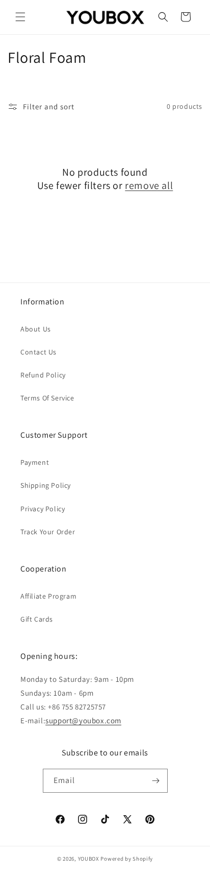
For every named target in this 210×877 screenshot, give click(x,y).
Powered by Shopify (126, 858)
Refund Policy (43, 375)
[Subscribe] (156, 781)
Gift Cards (36, 619)
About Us (35, 329)
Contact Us (38, 352)
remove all (149, 185)
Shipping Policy (45, 485)
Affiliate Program (48, 596)
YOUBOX (88, 858)
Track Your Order (47, 531)
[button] (20, 17)
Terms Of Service (47, 397)
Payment (34, 462)
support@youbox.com (83, 720)
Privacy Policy (42, 508)
